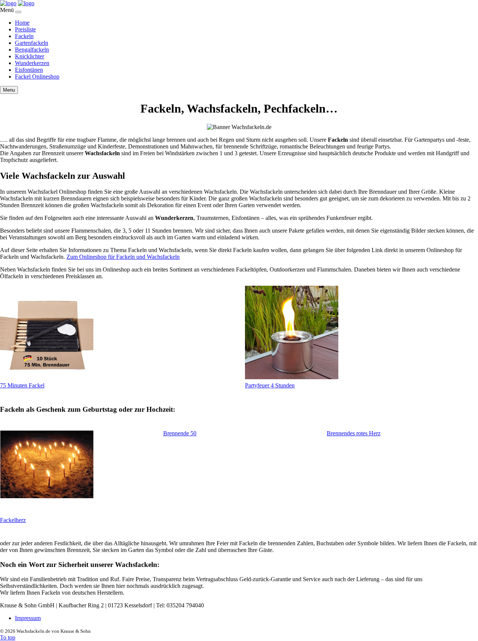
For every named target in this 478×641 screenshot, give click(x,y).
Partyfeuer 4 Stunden (270, 385)
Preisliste (25, 29)
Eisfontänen (29, 70)
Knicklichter (29, 56)
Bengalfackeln (32, 49)
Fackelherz (13, 520)
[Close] (18, 12)
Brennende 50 (179, 433)
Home (22, 22)
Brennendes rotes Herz (354, 433)
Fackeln (24, 36)
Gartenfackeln (31, 43)
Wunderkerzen (32, 63)
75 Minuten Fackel (22, 385)
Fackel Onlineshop (37, 76)
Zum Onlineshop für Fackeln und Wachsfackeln (123, 257)
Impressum (28, 618)
